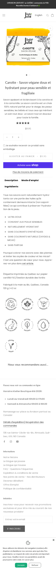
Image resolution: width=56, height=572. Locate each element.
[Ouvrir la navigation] (3, 15)
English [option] (38, 15)
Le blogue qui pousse (14, 461)
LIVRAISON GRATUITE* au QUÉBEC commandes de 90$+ (28, 3)
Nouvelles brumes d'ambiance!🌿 (28, 6)
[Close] (53, 540)
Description (11, 180)
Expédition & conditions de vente (20, 473)
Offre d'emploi (11, 484)
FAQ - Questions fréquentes (18, 469)
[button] (23, 123)
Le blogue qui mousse (14, 465)
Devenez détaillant (13, 480)
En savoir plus (28, 559)
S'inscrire (14, 529)
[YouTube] (17, 441)
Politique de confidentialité (17, 488)
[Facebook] (4, 441)
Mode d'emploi (30, 180)
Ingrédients (11, 186)
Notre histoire (10, 457)
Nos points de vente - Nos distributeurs (24, 476)
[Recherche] (47, 15)
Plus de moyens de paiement (28, 172)
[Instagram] (11, 441)
